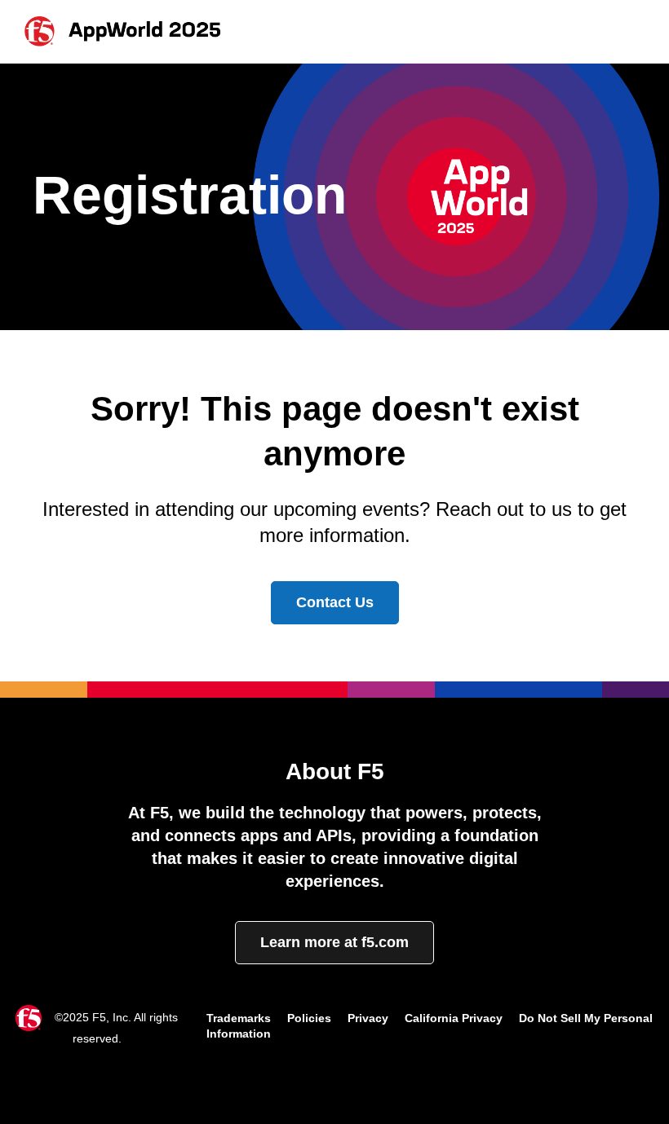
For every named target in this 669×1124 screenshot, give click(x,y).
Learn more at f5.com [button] (334, 942)
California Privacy (454, 1018)
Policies (309, 1018)
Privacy (368, 1018)
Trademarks (238, 1018)
